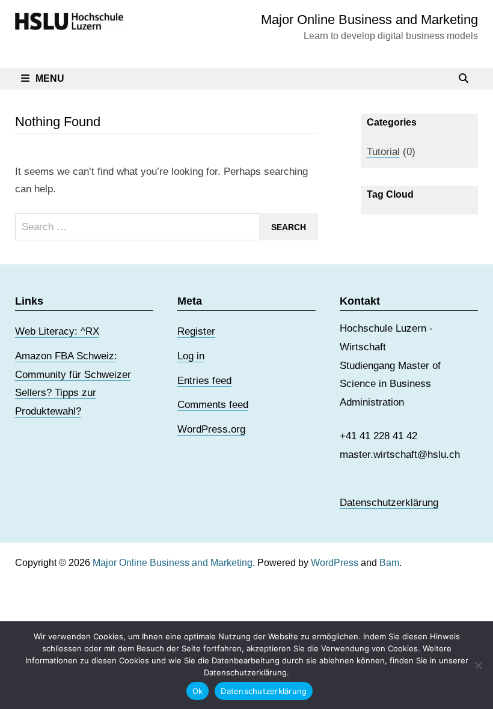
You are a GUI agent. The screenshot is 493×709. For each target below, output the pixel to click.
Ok (197, 691)
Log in (190, 356)
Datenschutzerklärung (389, 502)
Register (196, 331)
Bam (389, 563)
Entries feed (204, 380)
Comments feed (212, 404)
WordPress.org (211, 429)
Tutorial (383, 151)
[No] (478, 665)
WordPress (334, 563)
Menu (49, 78)
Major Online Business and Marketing (369, 19)
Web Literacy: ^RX (57, 331)
